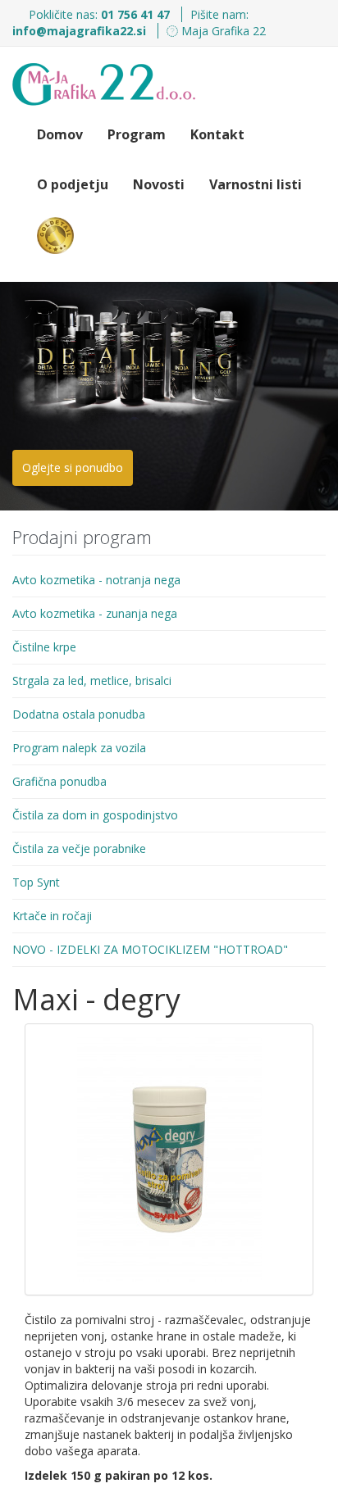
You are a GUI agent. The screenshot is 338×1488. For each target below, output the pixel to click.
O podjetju (72, 184)
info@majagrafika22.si (79, 31)
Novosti (159, 184)
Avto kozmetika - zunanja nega (94, 613)
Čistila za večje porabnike (79, 848)
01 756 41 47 (137, 14)
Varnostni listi (255, 184)
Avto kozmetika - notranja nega (96, 579)
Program (136, 134)
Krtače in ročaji (52, 915)
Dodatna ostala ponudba (78, 714)
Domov (60, 134)
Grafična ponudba (59, 781)
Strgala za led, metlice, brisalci (91, 680)
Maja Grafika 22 (222, 31)
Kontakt (217, 134)
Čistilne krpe (44, 647)
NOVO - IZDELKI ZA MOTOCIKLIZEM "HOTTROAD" (150, 949)
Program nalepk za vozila (79, 747)
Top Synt (36, 882)
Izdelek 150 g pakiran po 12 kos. (118, 1475)
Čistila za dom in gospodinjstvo (95, 815)
